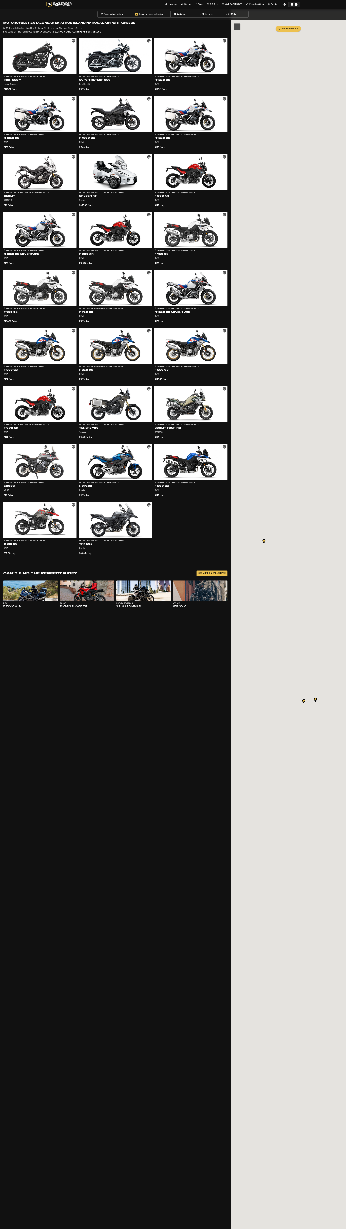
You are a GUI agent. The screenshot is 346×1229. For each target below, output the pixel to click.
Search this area (290, 29)
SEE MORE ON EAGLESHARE (212, 573)
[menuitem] (171, 4)
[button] (39, 64)
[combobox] (116, 14)
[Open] (248, 13)
